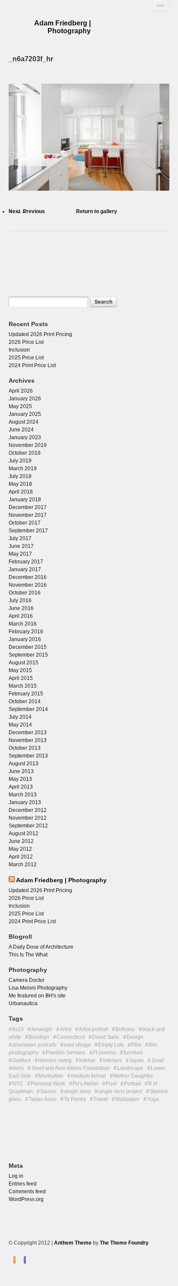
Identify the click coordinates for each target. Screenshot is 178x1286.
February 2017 (26, 562)
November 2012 (28, 818)
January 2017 (25, 569)
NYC (17, 1084)
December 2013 (28, 732)
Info (161, 5)
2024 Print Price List (32, 365)
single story (77, 1091)
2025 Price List (26, 358)
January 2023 (25, 437)
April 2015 (21, 678)
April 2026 (21, 391)
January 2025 (25, 414)
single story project (120, 1091)
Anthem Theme (73, 1243)
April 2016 (21, 616)
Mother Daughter (133, 1076)
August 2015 (23, 663)
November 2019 (28, 445)
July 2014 (20, 717)
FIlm (136, 1045)
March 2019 (23, 468)
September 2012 (28, 826)
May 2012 (20, 849)
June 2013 (21, 771)
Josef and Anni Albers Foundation (70, 1068)
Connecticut (71, 1037)
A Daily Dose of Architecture (41, 947)
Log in (16, 1176)
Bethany (125, 1029)
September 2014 (28, 709)
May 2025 (20, 406)
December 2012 (28, 810)
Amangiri (41, 1029)
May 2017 (20, 554)
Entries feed (23, 1184)
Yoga (153, 1099)
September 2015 (28, 655)
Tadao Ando (43, 1099)
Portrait (132, 1084)
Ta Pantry (75, 1099)
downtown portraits (34, 1045)
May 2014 (20, 725)
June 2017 (21, 546)
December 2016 (28, 577)
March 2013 (23, 795)
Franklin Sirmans (66, 1053)
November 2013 (28, 740)
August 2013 (23, 764)
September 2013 (28, 756)
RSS (12, 1259)
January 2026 (25, 399)
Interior (87, 1060)
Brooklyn (39, 1037)
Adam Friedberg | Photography (62, 27)
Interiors (112, 1060)
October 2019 (25, 453)
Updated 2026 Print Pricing (40, 334)
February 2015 (26, 694)
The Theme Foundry (124, 1243)
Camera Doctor (26, 980)
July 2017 (20, 538)
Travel (100, 1099)
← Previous (30, 211)
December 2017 (28, 507)
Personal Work (48, 1084)
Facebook (22, 1259)
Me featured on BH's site (37, 996)
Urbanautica (23, 1003)
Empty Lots (111, 1045)
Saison (48, 1091)
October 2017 (25, 523)
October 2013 (25, 748)
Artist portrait (93, 1029)
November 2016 (28, 585)
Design (135, 1037)
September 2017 (28, 531)
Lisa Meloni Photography (38, 988)
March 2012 (23, 865)
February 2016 (26, 632)
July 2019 (20, 461)
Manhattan (51, 1076)
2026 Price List (26, 342)
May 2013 (20, 779)
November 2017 (28, 515)
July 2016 (20, 600)
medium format (88, 1076)
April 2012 (21, 857)
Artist (65, 1029)
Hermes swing (55, 1060)
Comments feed (27, 1192)
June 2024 (21, 430)
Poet (111, 1084)
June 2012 (21, 841)
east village (77, 1045)
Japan (136, 1060)
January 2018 (25, 500)
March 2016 (23, 624)
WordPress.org (26, 1199)
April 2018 (21, 492)
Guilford (21, 1060)
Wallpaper (127, 1099)
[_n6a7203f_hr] (89, 198)
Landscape (130, 1068)
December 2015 (28, 647)
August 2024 (23, 422)
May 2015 (20, 670)
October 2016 (25, 593)
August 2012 (23, 833)
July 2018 (20, 476)
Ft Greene (104, 1053)
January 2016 (25, 639)
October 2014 (25, 701)
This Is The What (28, 955)
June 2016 (21, 608)
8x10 (18, 1029)
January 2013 (25, 802)
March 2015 (23, 686)
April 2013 (21, 787)
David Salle (105, 1037)
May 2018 (20, 484)
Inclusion (19, 350)
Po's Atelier (86, 1084)
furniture (133, 1053)
